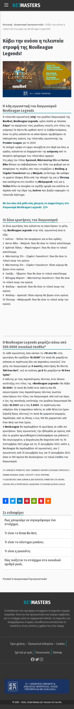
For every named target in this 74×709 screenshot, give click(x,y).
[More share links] (48, 501)
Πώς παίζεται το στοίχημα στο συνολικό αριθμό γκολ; (32, 562)
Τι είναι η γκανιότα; (17, 551)
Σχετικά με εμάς (24, 652)
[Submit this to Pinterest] (27, 501)
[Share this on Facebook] (5, 501)
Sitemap (57, 652)
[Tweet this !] (13, 501)
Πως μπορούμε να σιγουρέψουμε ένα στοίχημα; (30, 522)
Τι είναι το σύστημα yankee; (24, 542)
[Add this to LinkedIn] (20, 501)
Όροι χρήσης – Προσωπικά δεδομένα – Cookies (37, 644)
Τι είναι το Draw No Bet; (20, 533)
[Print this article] (34, 501)
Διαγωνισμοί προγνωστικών (28, 24)
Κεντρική (7, 24)
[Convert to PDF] (41, 501)
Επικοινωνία (43, 652)
